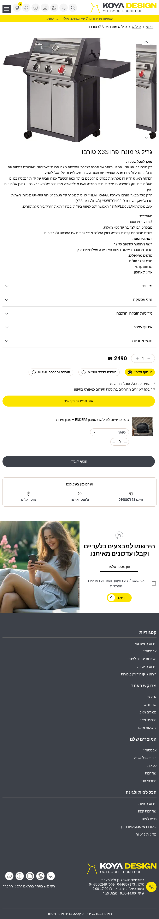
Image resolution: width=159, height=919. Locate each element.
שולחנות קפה (147, 811)
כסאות (152, 766)
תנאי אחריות (142, 341)
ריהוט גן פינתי (147, 804)
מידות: (147, 286)
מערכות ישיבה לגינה (143, 659)
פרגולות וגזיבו (147, 728)
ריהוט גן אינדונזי (146, 644)
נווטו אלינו (28, 500)
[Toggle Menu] (6, 9)
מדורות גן (150, 705)
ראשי (149, 27)
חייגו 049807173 (130, 500)
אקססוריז (150, 750)
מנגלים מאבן (148, 712)
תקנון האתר (113, 581)
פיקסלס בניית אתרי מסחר (65, 914)
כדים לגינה (149, 819)
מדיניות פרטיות (146, 834)
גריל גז (136, 27)
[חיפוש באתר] (73, 8)
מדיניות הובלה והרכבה (134, 313)
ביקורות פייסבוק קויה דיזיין (139, 827)
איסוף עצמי (143, 327)
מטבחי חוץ (149, 781)
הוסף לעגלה (78, 461)
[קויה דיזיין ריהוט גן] (122, 868)
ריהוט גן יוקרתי (146, 667)
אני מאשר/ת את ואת (116, 583)
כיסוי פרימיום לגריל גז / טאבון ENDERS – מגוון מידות (92, 420)
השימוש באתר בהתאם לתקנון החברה (28, 886)
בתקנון (78, 389)
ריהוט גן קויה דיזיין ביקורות (139, 674)
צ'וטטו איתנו (80, 500)
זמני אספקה (142, 300)
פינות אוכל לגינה (145, 758)
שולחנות (151, 773)
